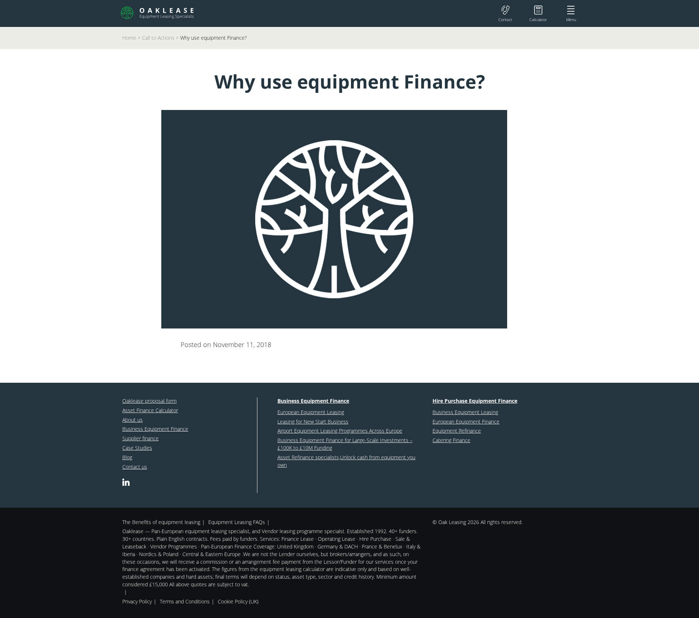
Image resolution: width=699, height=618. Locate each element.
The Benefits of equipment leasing (161, 522)
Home (129, 37)
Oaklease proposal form (149, 400)
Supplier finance (140, 438)
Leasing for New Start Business (312, 421)
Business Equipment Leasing (465, 412)
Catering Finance (451, 440)
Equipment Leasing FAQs (236, 522)
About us (132, 419)
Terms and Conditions (185, 601)
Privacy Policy (137, 601)
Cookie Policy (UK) (238, 601)
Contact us (134, 466)
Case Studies (137, 447)
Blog (127, 457)
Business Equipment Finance (155, 428)
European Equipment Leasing (310, 412)
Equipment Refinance (457, 430)
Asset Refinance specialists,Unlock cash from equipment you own (346, 461)
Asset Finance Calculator (150, 410)
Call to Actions (158, 37)
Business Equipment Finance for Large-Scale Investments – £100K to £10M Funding (344, 444)
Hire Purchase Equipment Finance (475, 400)
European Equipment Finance (466, 421)
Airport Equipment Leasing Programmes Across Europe (339, 430)
